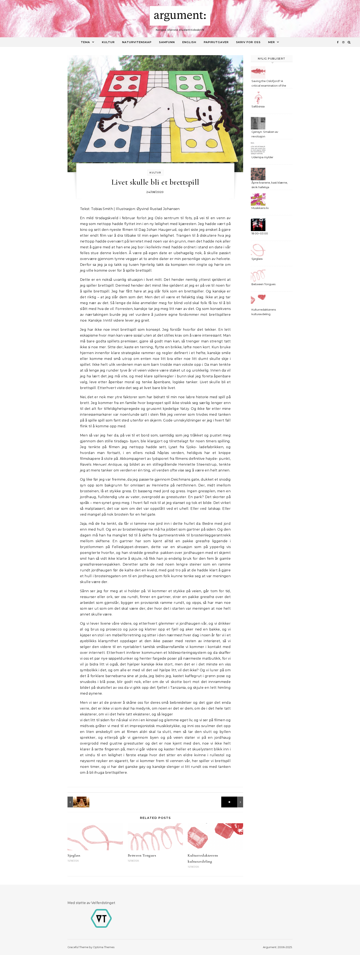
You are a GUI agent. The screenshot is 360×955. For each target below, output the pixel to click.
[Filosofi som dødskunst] (233, 802)
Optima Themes (103, 947)
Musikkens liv (260, 208)
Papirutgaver (216, 42)
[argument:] (180, 17)
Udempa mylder (262, 157)
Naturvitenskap (136, 42)
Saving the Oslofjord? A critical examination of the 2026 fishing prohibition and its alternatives (270, 83)
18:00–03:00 (259, 233)
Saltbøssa (258, 106)
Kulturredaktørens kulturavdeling (263, 312)
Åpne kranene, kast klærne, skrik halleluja (269, 185)
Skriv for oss (248, 42)
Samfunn (167, 42)
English (189, 42)
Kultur (108, 42)
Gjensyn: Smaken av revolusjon (264, 134)
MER (271, 42)
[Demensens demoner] (77, 802)
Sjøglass (74, 855)
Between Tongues (142, 855)
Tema (85, 42)
